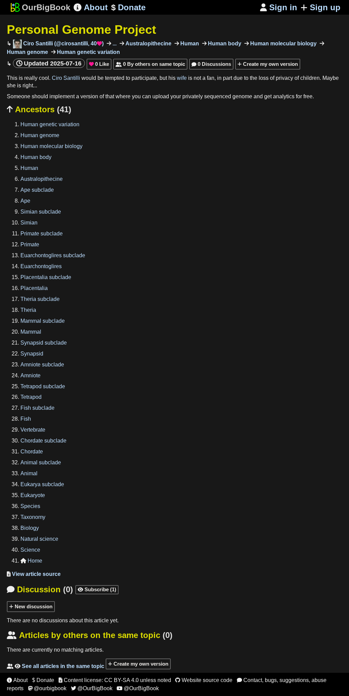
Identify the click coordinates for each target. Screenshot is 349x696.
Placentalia (34, 288)
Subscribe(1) (97, 589)
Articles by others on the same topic (89, 635)
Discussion (40, 589)
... (114, 43)
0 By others (150, 64)
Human (189, 43)
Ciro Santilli (66, 78)
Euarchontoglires (41, 266)
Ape (25, 201)
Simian (28, 223)
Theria (28, 310)
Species (30, 506)
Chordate (31, 451)
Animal (28, 473)
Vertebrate (32, 430)
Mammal (30, 332)
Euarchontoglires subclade (52, 255)
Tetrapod (31, 397)
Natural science (39, 539)
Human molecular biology (283, 43)
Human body (224, 43)
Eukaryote (32, 495)
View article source (34, 574)
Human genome (39, 135)
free (308, 96)
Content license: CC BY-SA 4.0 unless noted (115, 680)
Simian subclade (40, 212)
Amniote (30, 375)
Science (30, 550)
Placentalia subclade (45, 277)
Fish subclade (37, 408)
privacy (284, 78)
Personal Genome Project (81, 30)
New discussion (32, 606)
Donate (128, 7)
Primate (29, 244)
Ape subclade (37, 190)
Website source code (203, 680)
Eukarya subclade (42, 484)
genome (242, 96)
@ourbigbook (47, 688)
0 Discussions (211, 64)
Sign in (278, 7)
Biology (29, 528)
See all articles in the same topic (55, 666)
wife (182, 78)
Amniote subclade (42, 364)
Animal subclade (40, 462)
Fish (25, 419)
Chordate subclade (43, 441)
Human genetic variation (88, 52)
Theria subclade (40, 299)
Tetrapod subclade (42, 386)
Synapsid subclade (43, 343)
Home (31, 561)
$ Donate (43, 680)
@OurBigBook (91, 688)
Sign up (325, 7)
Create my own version (270, 64)
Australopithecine (147, 43)
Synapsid (31, 354)
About (91, 7)
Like (99, 64)
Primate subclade (41, 233)
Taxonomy (32, 517)
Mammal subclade (42, 321)
